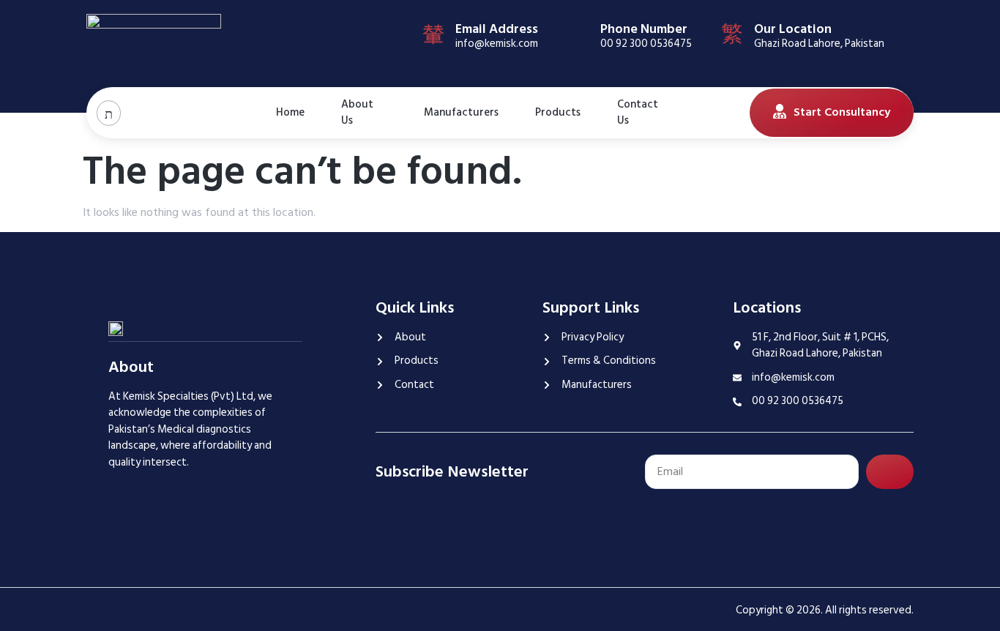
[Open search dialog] (109, 113)
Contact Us (637, 112)
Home (290, 112)
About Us (357, 112)
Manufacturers (461, 112)
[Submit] (890, 472)
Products (558, 112)
